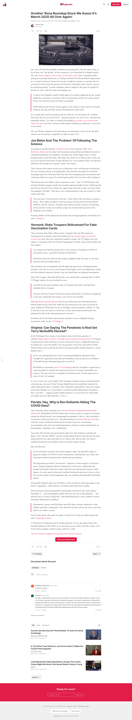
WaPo (63, 395)
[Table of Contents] (2, 360)
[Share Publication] (108, 4)
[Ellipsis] (100, 585)
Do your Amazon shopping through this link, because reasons (56, 533)
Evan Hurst (42, 638)
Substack (56, 716)
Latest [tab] (38, 625)
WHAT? (33, 667)
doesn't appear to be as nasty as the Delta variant (58, 75)
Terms (75, 706)
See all (34, 677)
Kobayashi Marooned (42, 585)
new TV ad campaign (63, 367)
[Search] (104, 4)
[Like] (33, 31)
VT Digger (57, 321)
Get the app (75, 711)
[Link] (28, 142)
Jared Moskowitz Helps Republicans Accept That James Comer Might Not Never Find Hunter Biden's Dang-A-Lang (56, 663)
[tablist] (39, 568)
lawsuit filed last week (86, 419)
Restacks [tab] (43, 568)
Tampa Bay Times (43, 518)
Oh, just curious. (36, 651)
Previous (38, 554)
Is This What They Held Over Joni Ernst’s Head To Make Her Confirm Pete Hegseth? (57, 647)
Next (95, 554)
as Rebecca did (62, 149)
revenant (38, 595)
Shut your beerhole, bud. (39, 636)
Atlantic (43, 152)
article (49, 152)
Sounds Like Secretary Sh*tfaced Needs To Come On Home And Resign (57, 632)
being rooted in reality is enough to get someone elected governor (64, 339)
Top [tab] (33, 625)
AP (77, 134)
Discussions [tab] (45, 625)
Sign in (126, 4)
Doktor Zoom (39, 24)
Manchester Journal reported (46, 301)
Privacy (69, 706)
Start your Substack (61, 711)
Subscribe (116, 4)
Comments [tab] (35, 568)
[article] (66, 636)
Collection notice (83, 706)
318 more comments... (38, 615)
